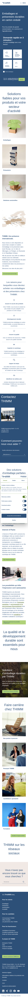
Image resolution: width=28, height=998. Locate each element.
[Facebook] (14, 991)
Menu (24, 3)
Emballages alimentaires (7, 64)
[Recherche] (23, 882)
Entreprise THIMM (7, 943)
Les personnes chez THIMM (9, 921)
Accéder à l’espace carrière (18, 835)
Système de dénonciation (9, 986)
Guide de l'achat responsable (10, 934)
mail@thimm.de (13, 968)
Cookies (4, 980)
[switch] (24, 501)
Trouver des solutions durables (11, 691)
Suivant (21, 79)
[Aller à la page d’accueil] (6, 3)
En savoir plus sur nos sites (10, 273)
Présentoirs (5, 905)
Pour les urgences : (10, 79)
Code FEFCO (17, 64)
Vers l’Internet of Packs (9, 559)
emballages (17, 614)
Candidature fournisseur (8, 930)
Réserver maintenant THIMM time (11, 956)
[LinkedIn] (3, 991)
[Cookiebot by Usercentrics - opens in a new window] (20, 477)
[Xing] (7, 991)
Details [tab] (14, 480)
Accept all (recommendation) (14, 515)
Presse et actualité (7, 948)
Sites (3, 945)
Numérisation (5, 907)
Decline (14, 520)
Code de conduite (7, 946)
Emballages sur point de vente (17, 54)
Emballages (5, 903)
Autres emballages (9, 71)
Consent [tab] (5, 480)
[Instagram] (11, 991)
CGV (3, 983)
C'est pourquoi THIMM (8, 918)
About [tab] (22, 480)
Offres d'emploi (6, 920)
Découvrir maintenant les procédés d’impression (12, 622)
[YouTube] (18, 991)
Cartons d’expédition (7, 54)
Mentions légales (6, 972)
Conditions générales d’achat (10, 932)
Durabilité (4, 909)
